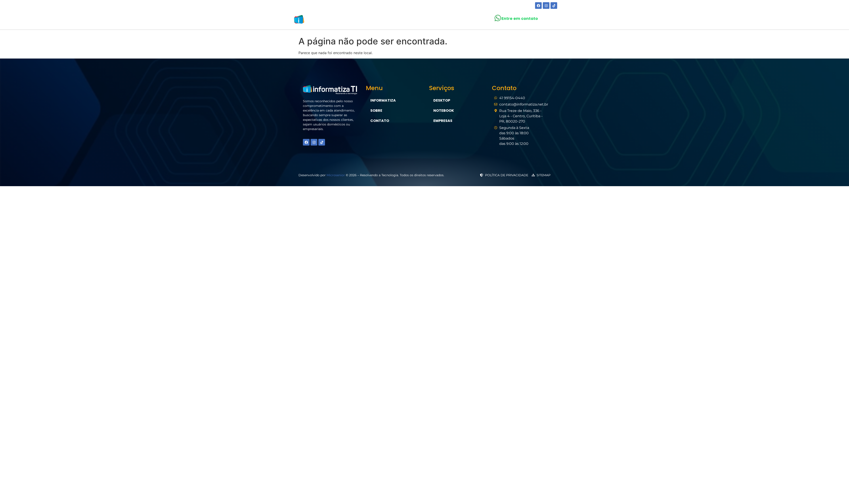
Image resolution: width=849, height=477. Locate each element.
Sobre (396, 20)
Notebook (443, 110)
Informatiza (383, 100)
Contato (466, 20)
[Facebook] (538, 5)
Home (378, 20)
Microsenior (336, 175)
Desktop (441, 100)
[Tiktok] (554, 5)
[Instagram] (546, 5)
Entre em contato (519, 18)
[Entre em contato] (497, 18)
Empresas (442, 120)
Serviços (419, 20)
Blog (445, 20)
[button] (421, 20)
